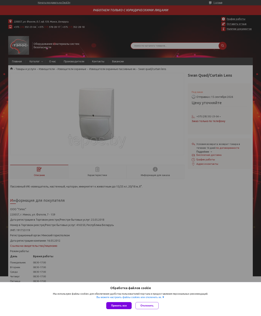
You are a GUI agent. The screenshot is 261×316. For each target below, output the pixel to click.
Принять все (119, 305)
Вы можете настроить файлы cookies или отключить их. (129, 297)
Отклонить (147, 305)
